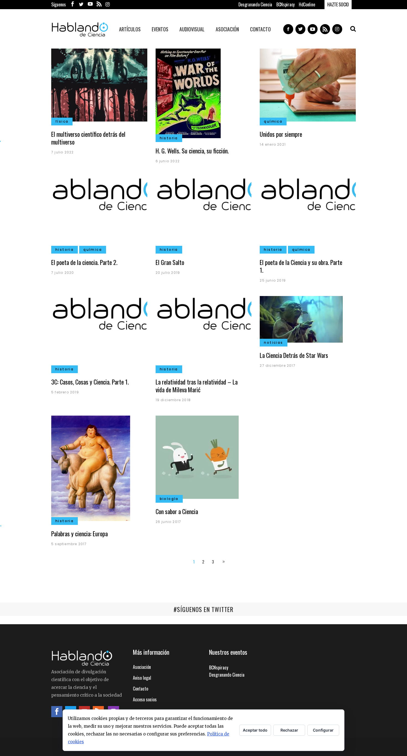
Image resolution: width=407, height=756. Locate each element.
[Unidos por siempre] (308, 84)
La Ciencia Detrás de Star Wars (294, 355)
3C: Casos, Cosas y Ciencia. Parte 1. (90, 381)
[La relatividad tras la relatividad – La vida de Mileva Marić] (204, 332)
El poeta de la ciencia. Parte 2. (84, 262)
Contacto (140, 689)
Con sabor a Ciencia (177, 511)
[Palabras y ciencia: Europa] (90, 467)
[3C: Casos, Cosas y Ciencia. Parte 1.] (99, 332)
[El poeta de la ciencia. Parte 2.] (99, 212)
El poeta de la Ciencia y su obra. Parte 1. (301, 266)
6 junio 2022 (168, 161)
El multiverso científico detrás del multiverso (88, 138)
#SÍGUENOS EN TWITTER (203, 609)
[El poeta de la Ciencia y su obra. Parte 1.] (308, 212)
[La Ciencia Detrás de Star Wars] (301, 319)
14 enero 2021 (273, 144)
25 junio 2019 (273, 280)
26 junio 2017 (168, 521)
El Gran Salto (170, 262)
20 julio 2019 (168, 272)
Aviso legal (142, 678)
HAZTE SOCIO (338, 4)
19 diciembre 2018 (173, 400)
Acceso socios (145, 699)
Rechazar (289, 730)
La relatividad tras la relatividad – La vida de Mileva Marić (197, 385)
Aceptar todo (255, 730)
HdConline (307, 4)
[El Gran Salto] (204, 212)
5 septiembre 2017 (69, 544)
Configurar (323, 730)
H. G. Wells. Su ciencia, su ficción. (192, 150)
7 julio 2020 (62, 272)
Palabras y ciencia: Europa (79, 533)
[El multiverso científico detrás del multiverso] (99, 84)
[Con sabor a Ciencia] (197, 456)
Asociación (142, 667)
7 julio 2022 (62, 152)
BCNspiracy (285, 4)
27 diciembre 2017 (277, 365)
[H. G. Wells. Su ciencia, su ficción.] (188, 93)
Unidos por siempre (281, 134)
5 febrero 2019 (65, 392)
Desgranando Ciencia (255, 4)
